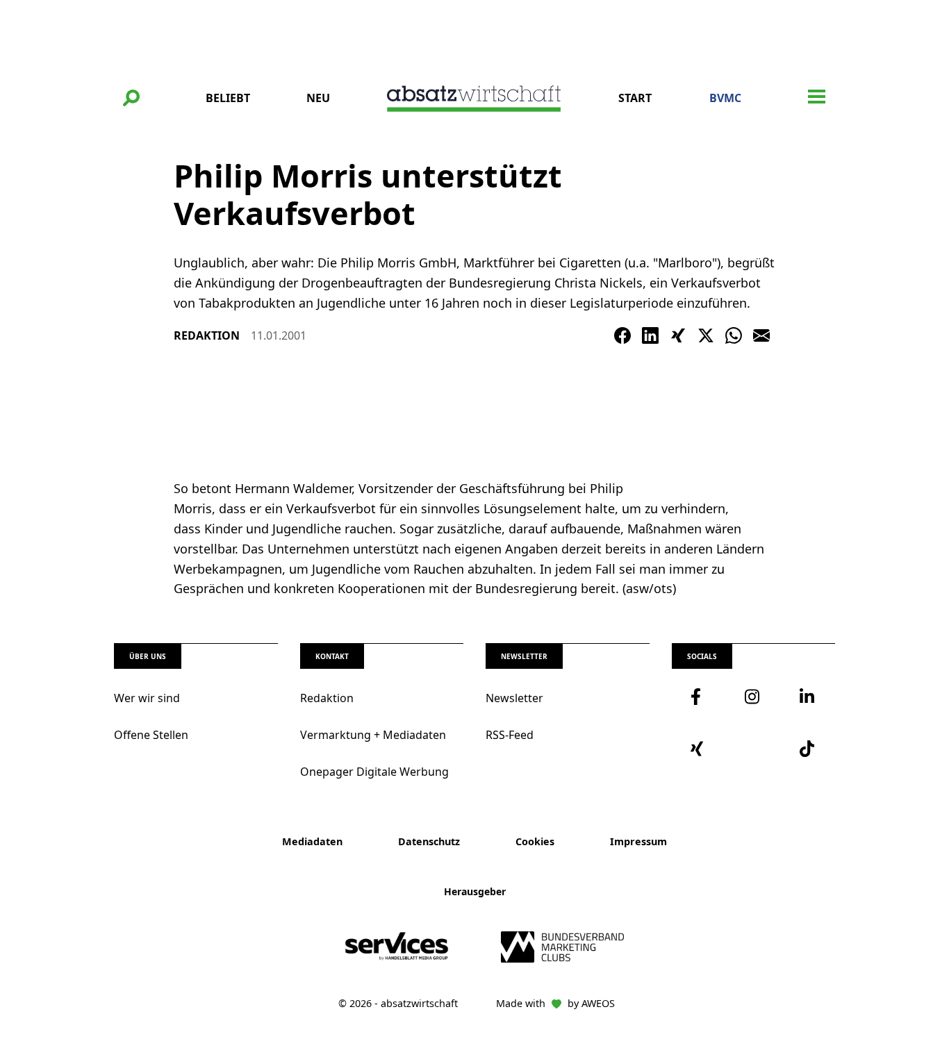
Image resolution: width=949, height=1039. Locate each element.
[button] (131, 98)
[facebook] (699, 696)
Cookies (534, 841)
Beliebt (228, 98)
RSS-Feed (510, 734)
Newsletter (514, 698)
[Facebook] (622, 335)
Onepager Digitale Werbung (374, 771)
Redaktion (327, 698)
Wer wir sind (147, 698)
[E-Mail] (761, 335)
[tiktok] (808, 748)
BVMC (725, 98)
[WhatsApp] (734, 335)
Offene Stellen (151, 734)
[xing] (699, 748)
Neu (318, 98)
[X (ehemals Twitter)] (706, 335)
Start (635, 98)
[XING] (678, 335)
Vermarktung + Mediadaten (373, 734)
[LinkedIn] (650, 335)
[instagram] (753, 696)
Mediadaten (312, 841)
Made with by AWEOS (555, 1003)
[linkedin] (808, 696)
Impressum (638, 841)
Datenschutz (429, 841)
